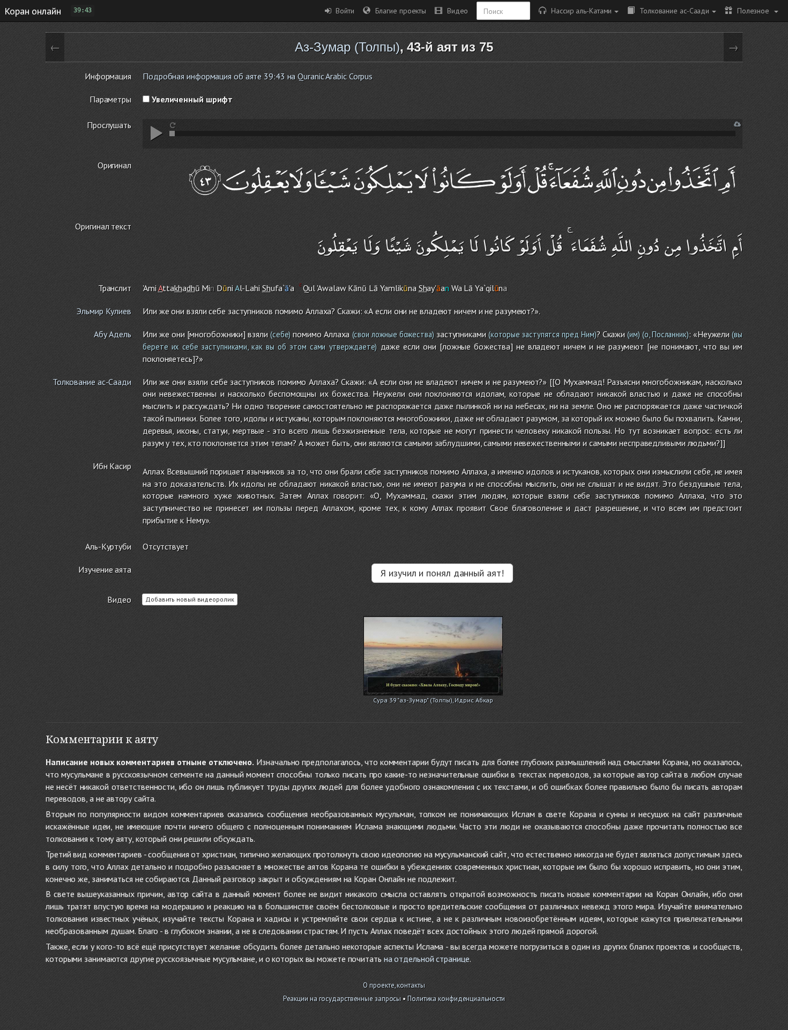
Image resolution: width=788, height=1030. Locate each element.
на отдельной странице (427, 958)
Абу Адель (112, 334)
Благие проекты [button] (398, 10)
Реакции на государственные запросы (342, 998)
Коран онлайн (32, 10)
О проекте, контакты (394, 985)
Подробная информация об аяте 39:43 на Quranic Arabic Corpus (258, 76)
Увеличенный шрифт (191, 99)
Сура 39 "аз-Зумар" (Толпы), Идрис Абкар (433, 700)
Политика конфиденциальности (456, 998)
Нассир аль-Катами (579, 10)
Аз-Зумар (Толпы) (347, 47)
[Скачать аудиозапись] (737, 124)
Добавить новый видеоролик (189, 599)
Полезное (751, 10)
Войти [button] (342, 10)
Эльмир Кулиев (104, 311)
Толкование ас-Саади (672, 10)
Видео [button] (455, 10)
